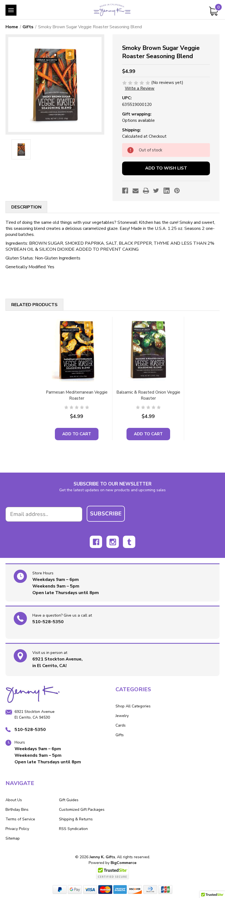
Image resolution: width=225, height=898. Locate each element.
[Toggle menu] (10, 10)
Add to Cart (76, 434)
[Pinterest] (177, 190)
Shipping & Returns (76, 819)
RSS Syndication (73, 828)
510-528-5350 (48, 622)
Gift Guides (68, 800)
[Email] (136, 190)
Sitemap (12, 838)
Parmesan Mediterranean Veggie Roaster (77, 395)
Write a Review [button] (139, 88)
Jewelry (122, 715)
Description (26, 207)
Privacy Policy (17, 828)
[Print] (146, 190)
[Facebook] (125, 190)
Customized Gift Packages (82, 809)
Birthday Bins (17, 809)
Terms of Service (20, 819)
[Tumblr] (129, 542)
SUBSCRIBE (106, 513)
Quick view (76, 349)
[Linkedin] (167, 190)
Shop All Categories (133, 706)
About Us (13, 800)
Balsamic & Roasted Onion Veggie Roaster (148, 395)
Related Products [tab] (34, 305)
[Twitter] (156, 190)
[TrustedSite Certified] (112, 872)
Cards (121, 725)
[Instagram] (112, 542)
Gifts (120, 735)
